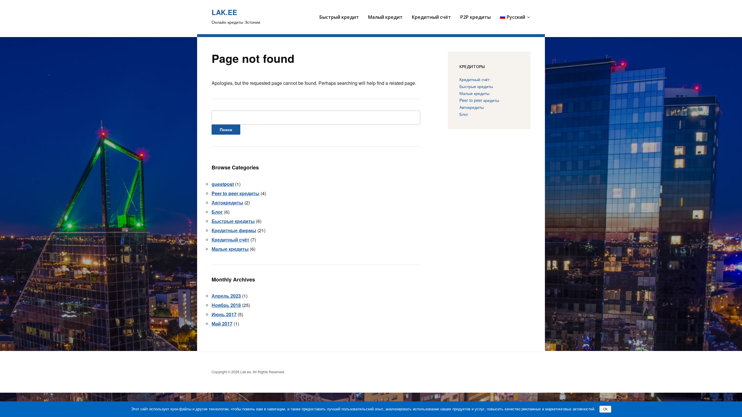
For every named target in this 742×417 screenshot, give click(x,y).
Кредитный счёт (431, 17)
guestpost (223, 184)
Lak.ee (224, 12)
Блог (217, 212)
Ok (605, 409)
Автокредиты (227, 202)
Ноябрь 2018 (226, 305)
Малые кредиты (230, 249)
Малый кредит (385, 17)
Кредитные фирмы (234, 230)
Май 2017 (222, 323)
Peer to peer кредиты (235, 193)
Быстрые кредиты (233, 221)
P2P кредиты (475, 17)
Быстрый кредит (339, 17)
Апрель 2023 (226, 295)
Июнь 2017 (224, 314)
